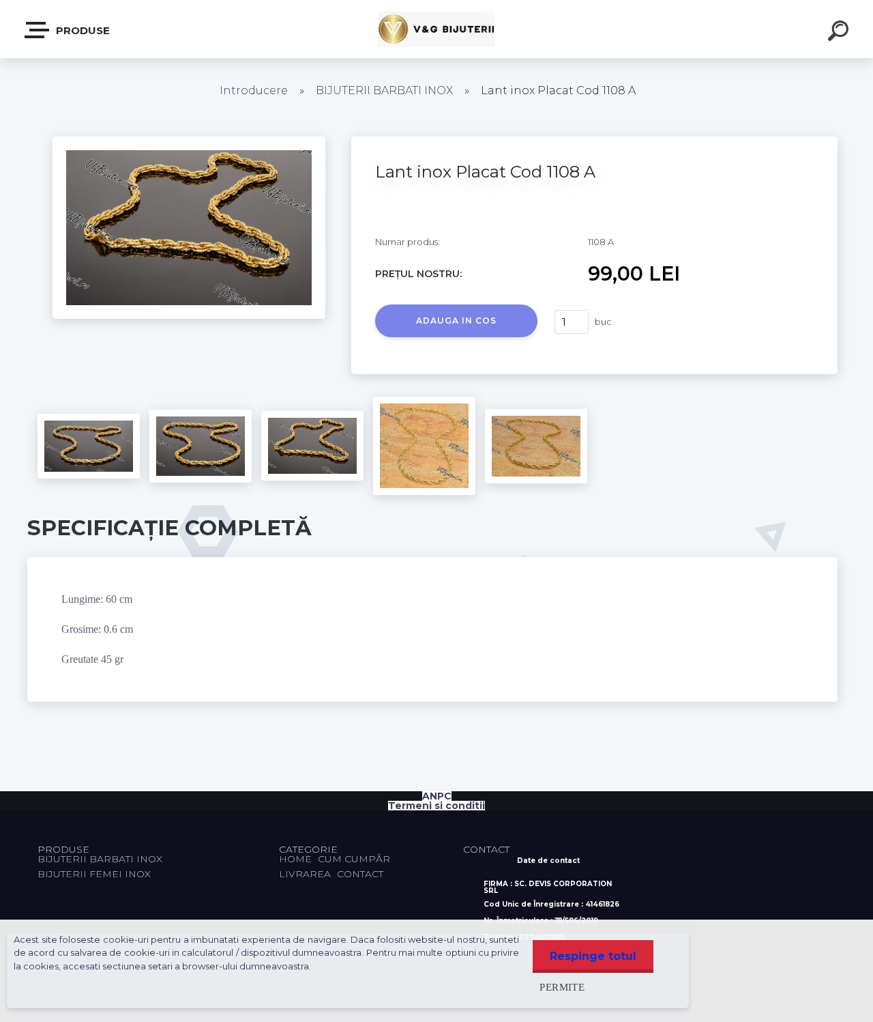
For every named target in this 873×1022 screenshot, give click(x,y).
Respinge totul (593, 956)
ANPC (437, 796)
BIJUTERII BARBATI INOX (386, 90)
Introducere (254, 90)
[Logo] (437, 29)
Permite (562, 987)
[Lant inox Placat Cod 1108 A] (189, 141)
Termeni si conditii (436, 805)
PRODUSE (81, 30)
